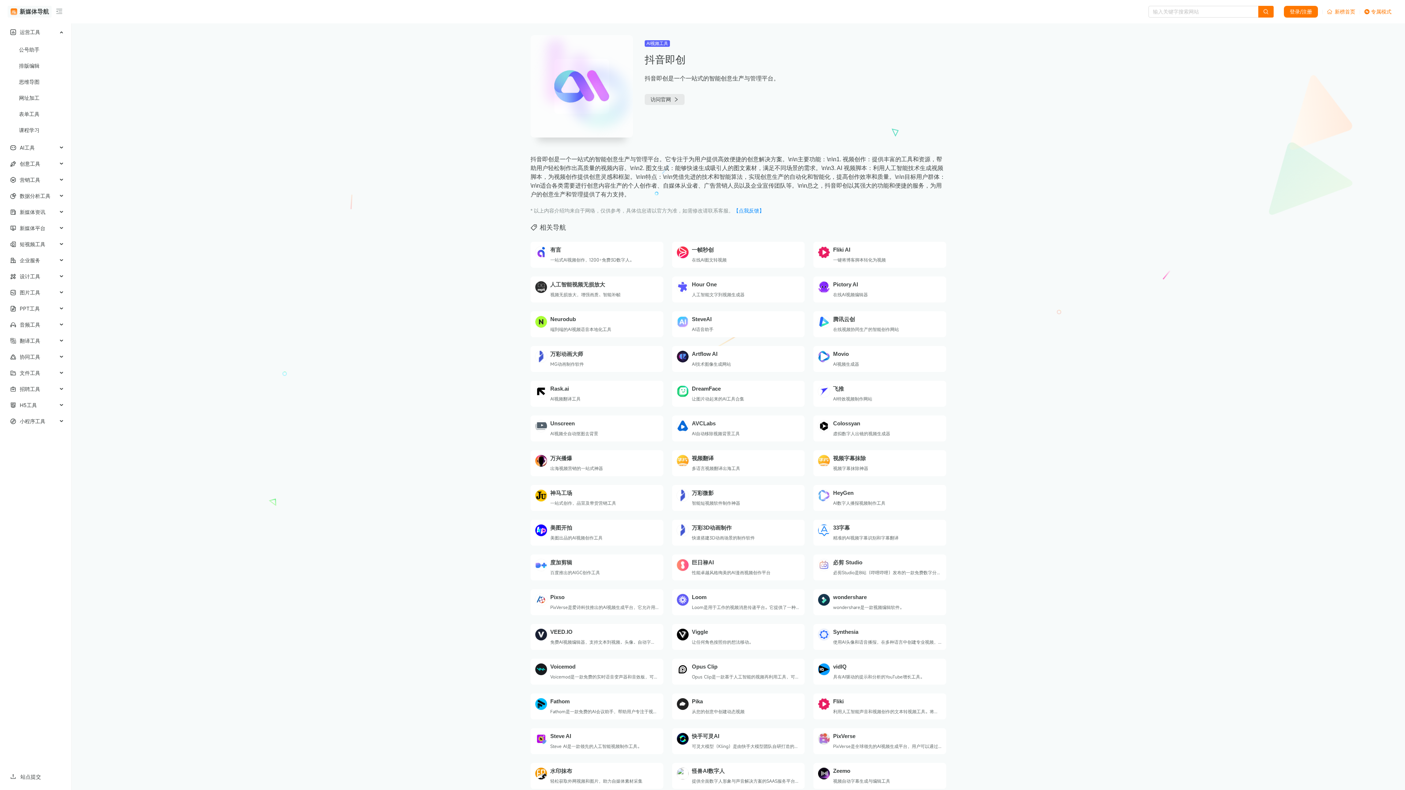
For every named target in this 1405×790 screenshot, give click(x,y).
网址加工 (29, 98)
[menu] (35, 226)
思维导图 (29, 82)
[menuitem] (35, 32)
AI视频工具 (657, 43)
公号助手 (29, 49)
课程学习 (29, 130)
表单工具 (29, 114)
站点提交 (30, 777)
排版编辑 (29, 66)
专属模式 (1381, 12)
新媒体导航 (34, 11)
